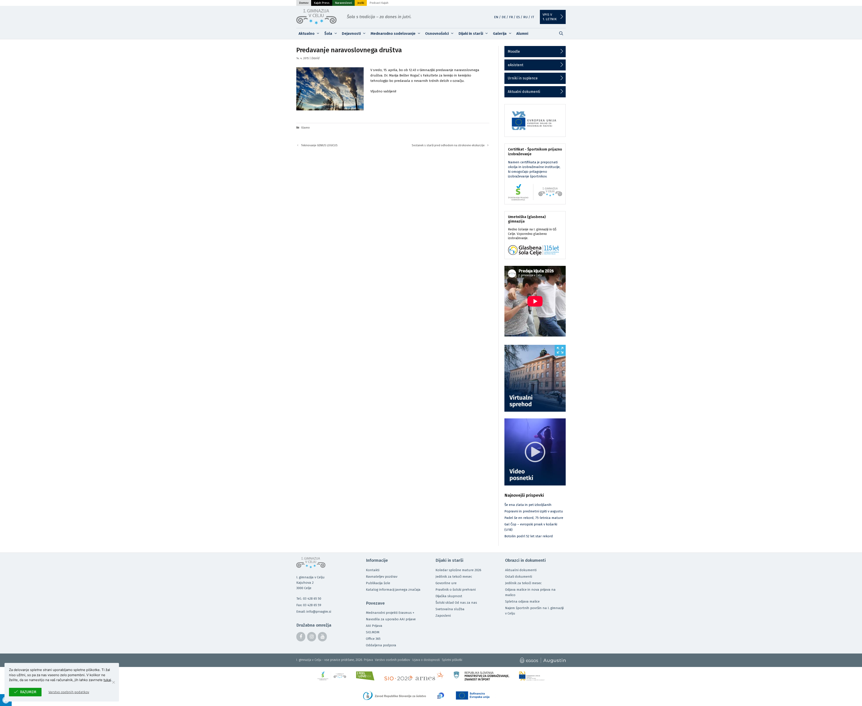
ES (518, 17)
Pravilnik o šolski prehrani (455, 590)
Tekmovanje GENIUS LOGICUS (319, 145)
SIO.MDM (372, 632)
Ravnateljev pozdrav (381, 577)
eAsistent (515, 65)
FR (511, 17)
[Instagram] (311, 636)
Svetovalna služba (449, 609)
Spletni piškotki (452, 660)
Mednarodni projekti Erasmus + (390, 613)
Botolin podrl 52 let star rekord (528, 536)
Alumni (522, 33)
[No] (113, 682)
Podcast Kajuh (378, 2)
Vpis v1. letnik (550, 17)
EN (496, 17)
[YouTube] (322, 636)
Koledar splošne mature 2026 (458, 570)
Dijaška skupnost (448, 596)
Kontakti (372, 570)
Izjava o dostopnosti (426, 660)
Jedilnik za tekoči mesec (453, 577)
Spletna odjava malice (522, 601)
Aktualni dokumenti (524, 92)
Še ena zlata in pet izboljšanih (528, 505)
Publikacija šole (378, 583)
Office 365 (373, 639)
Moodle (514, 51)
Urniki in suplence (523, 78)
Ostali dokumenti (518, 577)
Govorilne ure (446, 583)
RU (525, 17)
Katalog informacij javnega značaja (393, 590)
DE (504, 17)
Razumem (28, 692)
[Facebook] (300, 636)
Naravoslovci (343, 2)
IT (532, 17)
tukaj (107, 680)
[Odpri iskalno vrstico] (561, 33)
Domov (303, 2)
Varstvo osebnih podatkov (392, 660)
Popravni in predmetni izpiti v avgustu (533, 511)
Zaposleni (443, 616)
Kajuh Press (322, 2)
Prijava (368, 660)
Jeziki (360, 2)
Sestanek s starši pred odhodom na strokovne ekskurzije (448, 145)
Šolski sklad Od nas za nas (456, 603)
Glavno (305, 127)
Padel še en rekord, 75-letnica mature (533, 518)
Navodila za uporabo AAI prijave (391, 619)
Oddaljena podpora (381, 645)
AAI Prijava (374, 626)
